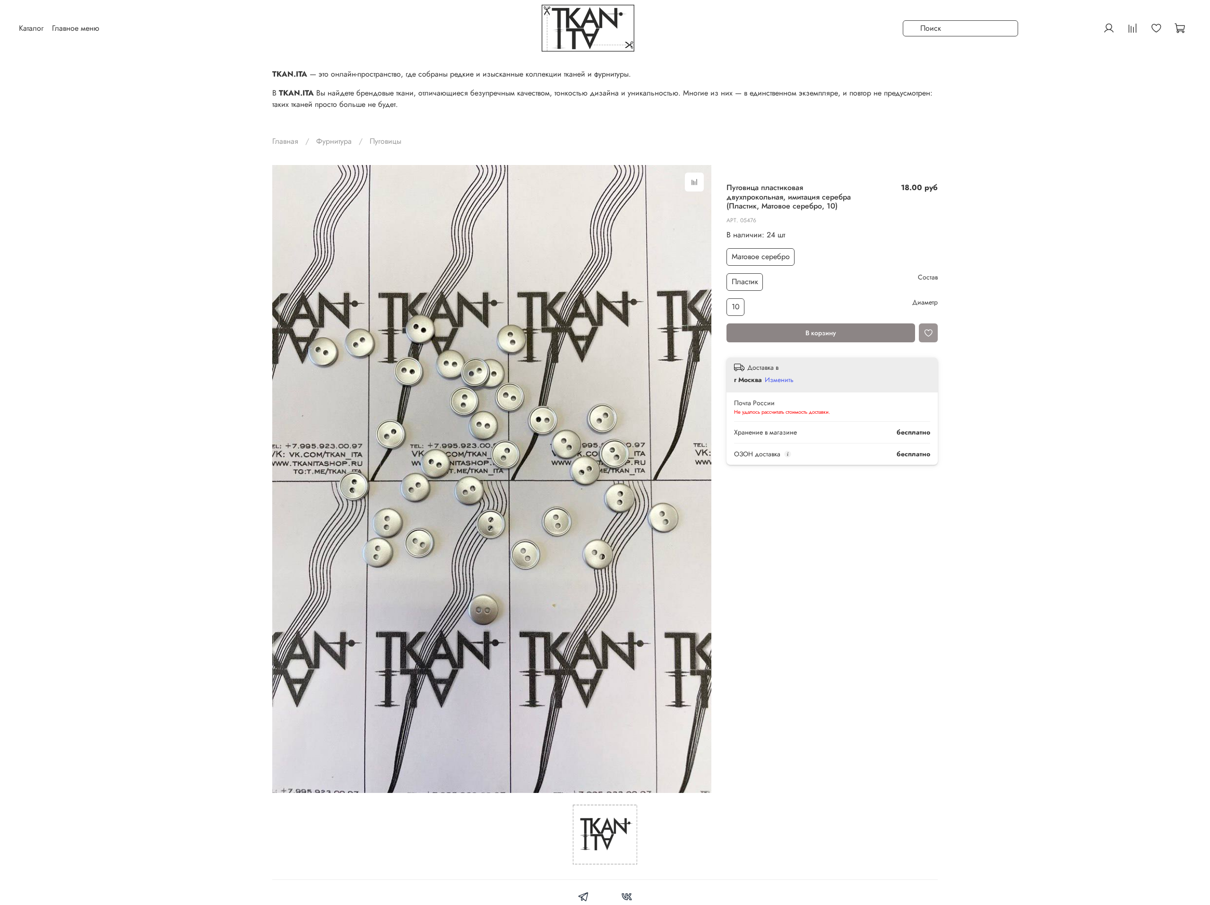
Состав (928, 277)
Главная (285, 141)
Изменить (779, 380)
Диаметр (925, 302)
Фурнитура (334, 141)
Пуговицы (385, 141)
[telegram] (583, 898)
